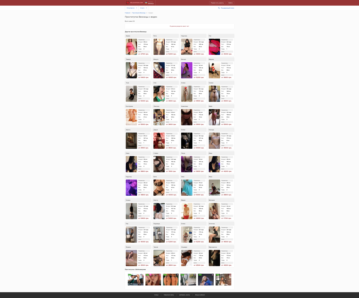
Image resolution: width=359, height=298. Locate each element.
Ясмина (128, 247)
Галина (211, 83)
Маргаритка (213, 247)
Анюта (128, 130)
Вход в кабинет (200, 295)
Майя (210, 106)
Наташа (211, 130)
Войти (231, 3)
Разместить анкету (217, 3)
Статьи (156, 295)
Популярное (131, 8)
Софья (156, 153)
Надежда (157, 224)
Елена (183, 130)
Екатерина (129, 106)
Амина (128, 36)
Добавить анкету (184, 295)
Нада (127, 153)
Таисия (156, 247)
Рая (210, 36)
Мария (183, 200)
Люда (183, 153)
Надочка (184, 36)
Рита (155, 36)
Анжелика (184, 106)
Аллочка (212, 224)
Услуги (142, 8)
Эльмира (184, 247)
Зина (182, 177)
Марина (211, 59)
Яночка (183, 59)
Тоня (127, 83)
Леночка (156, 106)
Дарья (156, 130)
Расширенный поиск (227, 8)
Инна (210, 153)
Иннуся (156, 59)
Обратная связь (169, 295)
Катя (155, 177)
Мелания (212, 200)
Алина (183, 83)
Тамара (128, 59)
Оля (155, 83)
